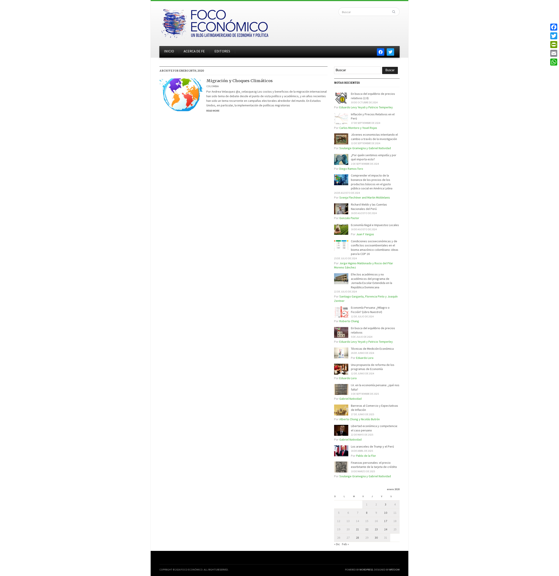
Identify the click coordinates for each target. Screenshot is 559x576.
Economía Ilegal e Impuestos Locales (375, 225)
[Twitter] (553, 35)
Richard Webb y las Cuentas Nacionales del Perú (369, 206)
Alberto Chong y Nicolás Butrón (359, 419)
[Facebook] (553, 27)
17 (385, 521)
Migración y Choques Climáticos (239, 80)
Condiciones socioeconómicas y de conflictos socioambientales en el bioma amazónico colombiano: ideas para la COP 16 (374, 247)
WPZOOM (394, 569)
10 (385, 513)
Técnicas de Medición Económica (372, 349)
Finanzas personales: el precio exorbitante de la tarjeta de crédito (374, 465)
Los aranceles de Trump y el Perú (372, 446)
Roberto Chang (349, 321)
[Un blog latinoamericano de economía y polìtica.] (214, 22)
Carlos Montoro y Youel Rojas (358, 128)
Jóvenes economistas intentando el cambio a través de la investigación (374, 137)
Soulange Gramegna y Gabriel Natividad (365, 148)
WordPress (366, 569)
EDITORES (222, 51)
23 (376, 529)
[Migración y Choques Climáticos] (181, 94)
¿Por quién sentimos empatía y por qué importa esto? (373, 157)
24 (385, 529)
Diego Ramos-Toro (351, 169)
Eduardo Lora (364, 358)
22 (366, 529)
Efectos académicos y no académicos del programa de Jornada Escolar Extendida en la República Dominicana (371, 280)
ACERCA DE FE (194, 51)
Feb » (345, 544)
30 (376, 538)
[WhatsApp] (553, 62)
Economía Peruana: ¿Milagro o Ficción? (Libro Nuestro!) (370, 310)
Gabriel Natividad (350, 399)
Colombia (212, 86)
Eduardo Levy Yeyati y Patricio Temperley (366, 107)
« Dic (337, 544)
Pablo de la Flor (366, 456)
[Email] (553, 53)
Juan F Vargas (365, 234)
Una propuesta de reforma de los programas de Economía (372, 367)
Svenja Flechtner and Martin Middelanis (364, 197)
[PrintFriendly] (553, 44)
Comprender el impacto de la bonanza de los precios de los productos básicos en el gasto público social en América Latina (371, 181)
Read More (212, 110)
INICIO (169, 51)
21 (357, 529)
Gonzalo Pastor (349, 218)
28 (357, 538)
